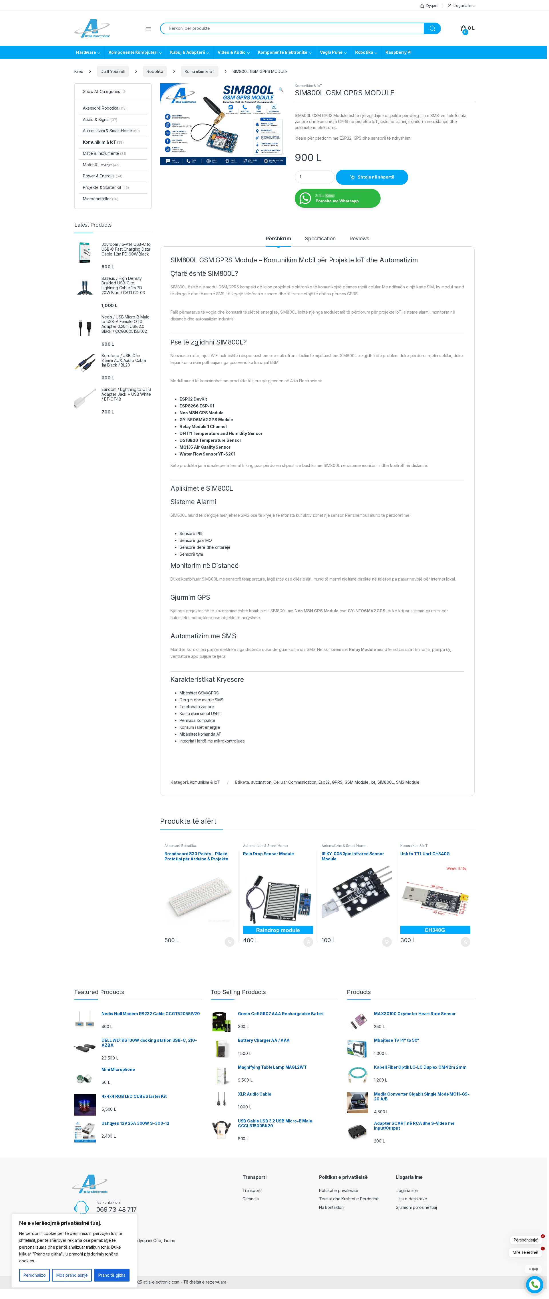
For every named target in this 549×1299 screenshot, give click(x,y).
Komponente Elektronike (282, 52)
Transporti (251, 1190)
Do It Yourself (113, 71)
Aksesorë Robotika (180, 845)
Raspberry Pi (398, 52)
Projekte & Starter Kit (106, 187)
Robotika (364, 52)
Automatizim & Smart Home (265, 845)
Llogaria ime (464, 5)
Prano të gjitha (112, 1275)
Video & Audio (231, 52)
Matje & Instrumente (104, 153)
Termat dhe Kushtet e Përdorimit (349, 1198)
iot (373, 782)
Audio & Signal (100, 119)
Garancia (250, 1198)
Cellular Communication (294, 782)
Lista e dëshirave (411, 1198)
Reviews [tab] (359, 238)
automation (261, 782)
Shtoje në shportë (376, 177)
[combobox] (292, 28)
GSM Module (357, 782)
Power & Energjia (102, 175)
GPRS (337, 782)
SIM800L (385, 782)
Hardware (86, 52)
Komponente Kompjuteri (133, 52)
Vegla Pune (331, 52)
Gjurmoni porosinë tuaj (416, 1207)
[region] (74, 1251)
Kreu (78, 71)
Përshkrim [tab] (278, 238)
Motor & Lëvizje (101, 164)
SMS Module (408, 782)
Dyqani (432, 5)
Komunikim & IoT (200, 71)
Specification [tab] (320, 238)
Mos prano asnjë (72, 1275)
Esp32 (324, 782)
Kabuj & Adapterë (187, 52)
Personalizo (34, 1275)
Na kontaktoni (332, 1207)
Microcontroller (100, 198)
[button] (281, 89)
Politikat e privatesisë (338, 1190)
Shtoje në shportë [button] (227, 942)
